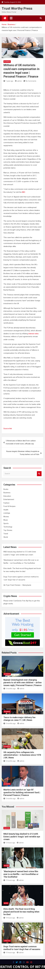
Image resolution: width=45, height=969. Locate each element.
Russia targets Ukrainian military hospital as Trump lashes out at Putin (22, 452)
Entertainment (8, 499)
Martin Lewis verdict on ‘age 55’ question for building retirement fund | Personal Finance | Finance (21, 792)
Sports (6, 523)
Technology (7, 527)
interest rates (33, 334)
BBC (23, 192)
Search (39, 473)
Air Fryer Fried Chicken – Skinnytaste (17, 585)
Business (7, 61)
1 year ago (9, 81)
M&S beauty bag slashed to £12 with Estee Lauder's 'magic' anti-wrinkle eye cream (21, 836)
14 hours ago (10, 918)
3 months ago (11, 688)
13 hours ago (10, 843)
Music (5, 520)
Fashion (6, 503)
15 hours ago (10, 952)
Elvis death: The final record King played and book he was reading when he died (21, 912)
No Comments (31, 81)
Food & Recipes (9, 506)
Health (5, 510)
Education (7, 496)
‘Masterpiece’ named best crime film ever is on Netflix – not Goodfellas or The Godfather (20, 874)
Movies (6, 517)
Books (5, 489)
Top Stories (7, 530)
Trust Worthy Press (17, 8)
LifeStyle (6, 513)
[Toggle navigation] (11, 18)
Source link (7, 428)
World (5, 537)
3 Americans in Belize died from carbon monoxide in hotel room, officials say (21, 442)
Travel (5, 534)
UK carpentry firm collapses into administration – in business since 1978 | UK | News (22, 755)
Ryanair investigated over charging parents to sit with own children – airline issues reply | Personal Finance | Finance (22, 682)
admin (19, 81)
